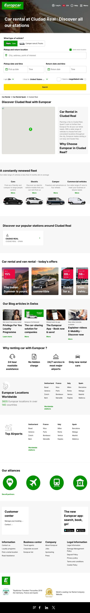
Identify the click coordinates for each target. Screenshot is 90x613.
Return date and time (55, 64)
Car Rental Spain (19, 97)
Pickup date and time (13, 64)
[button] (30, 129)
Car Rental (6, 97)
